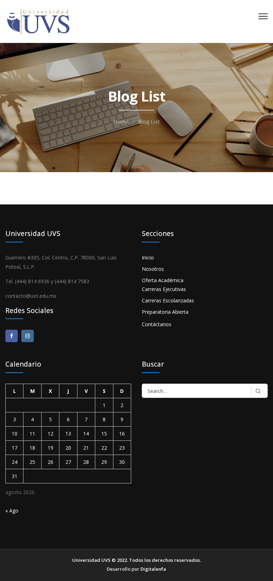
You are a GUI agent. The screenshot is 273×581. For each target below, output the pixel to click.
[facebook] (11, 336)
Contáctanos (156, 324)
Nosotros (153, 268)
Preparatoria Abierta (165, 311)
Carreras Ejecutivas (164, 289)
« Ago (11, 510)
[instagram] (27, 336)
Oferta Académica (162, 280)
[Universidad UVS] (38, 20)
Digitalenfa (153, 569)
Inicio (148, 257)
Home (121, 121)
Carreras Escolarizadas (168, 300)
